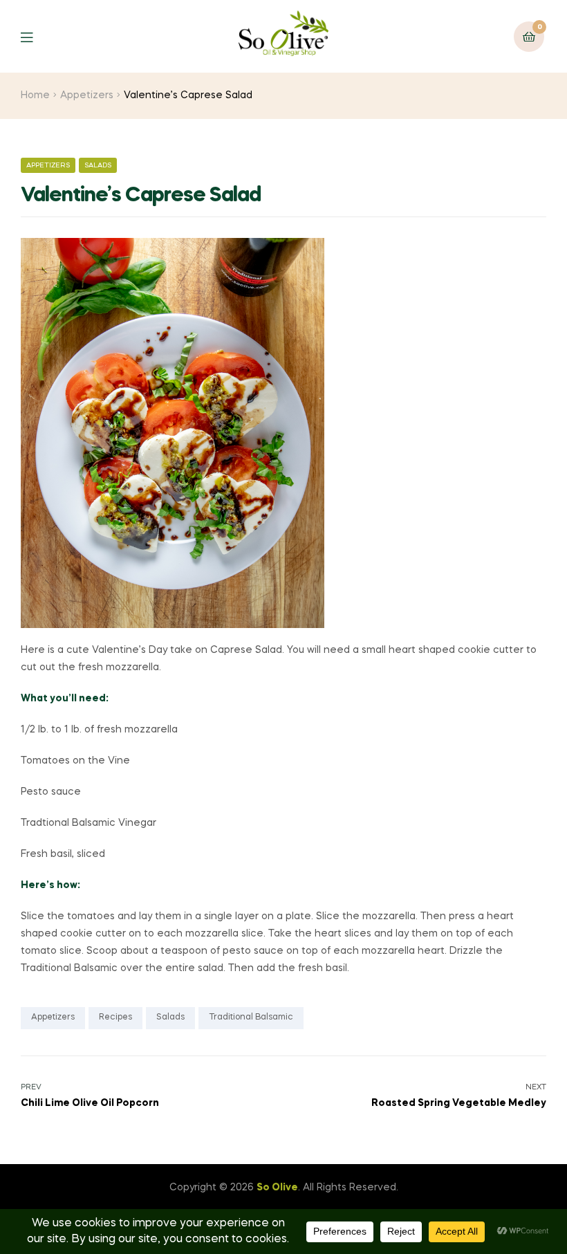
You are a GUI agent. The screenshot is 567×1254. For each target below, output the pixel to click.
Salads (97, 165)
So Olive (277, 1187)
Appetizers (86, 95)
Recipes (115, 1017)
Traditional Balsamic (251, 1017)
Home (35, 95)
